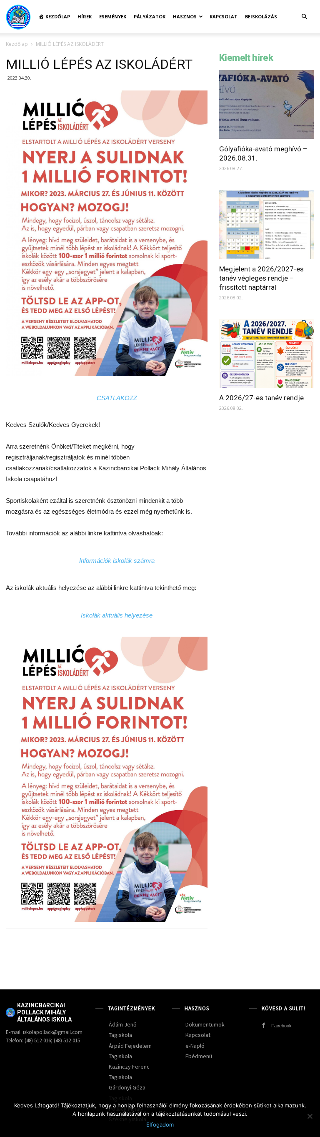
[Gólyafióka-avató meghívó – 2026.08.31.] (266, 104)
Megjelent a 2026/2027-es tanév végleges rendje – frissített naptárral (261, 278)
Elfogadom (160, 1124)
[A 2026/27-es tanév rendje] (266, 353)
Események (112, 16)
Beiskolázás (261, 16)
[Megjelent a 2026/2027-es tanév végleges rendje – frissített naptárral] (266, 224)
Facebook (281, 1025)
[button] (304, 17)
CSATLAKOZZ (117, 398)
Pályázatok (149, 16)
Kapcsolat (224, 16)
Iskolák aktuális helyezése (116, 615)
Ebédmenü (198, 1056)
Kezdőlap (17, 44)
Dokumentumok (205, 1024)
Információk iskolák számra (117, 560)
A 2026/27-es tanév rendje (261, 398)
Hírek (85, 16)
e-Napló (195, 1045)
